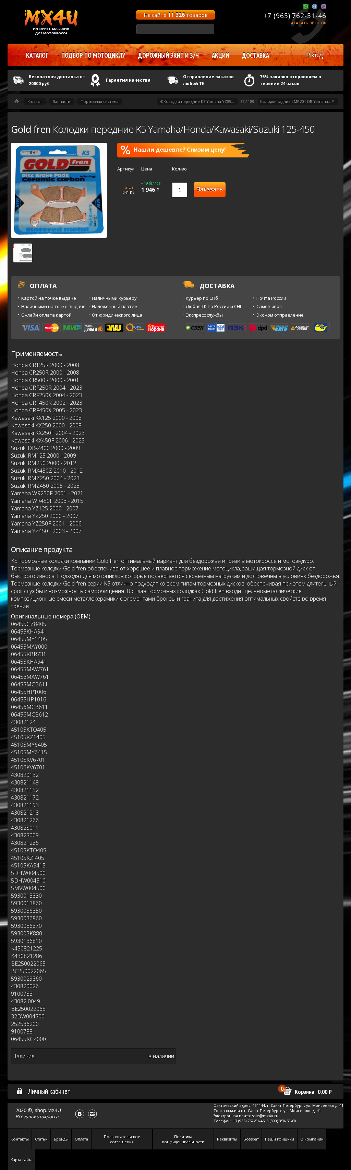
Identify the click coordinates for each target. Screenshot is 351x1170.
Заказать (210, 189)
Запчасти (61, 101)
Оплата (81, 1139)
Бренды (61, 1139)
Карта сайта (22, 1159)
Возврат (251, 1139)
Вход (314, 55)
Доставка (255, 55)
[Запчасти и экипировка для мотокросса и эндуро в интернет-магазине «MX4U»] (16, 101)
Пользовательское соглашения (122, 1139)
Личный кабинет (49, 1091)
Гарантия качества (128, 80)
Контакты (20, 1139)
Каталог (34, 101)
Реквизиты (227, 1139)
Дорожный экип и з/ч (168, 55)
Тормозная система (100, 101)
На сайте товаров (176, 14)
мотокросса (45, 1116)
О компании (312, 1139)
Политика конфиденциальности (183, 1139)
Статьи (41, 1139)
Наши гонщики (279, 1139)
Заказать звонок (307, 22)
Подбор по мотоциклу (93, 55)
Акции (220, 55)
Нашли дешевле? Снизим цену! (180, 149)
